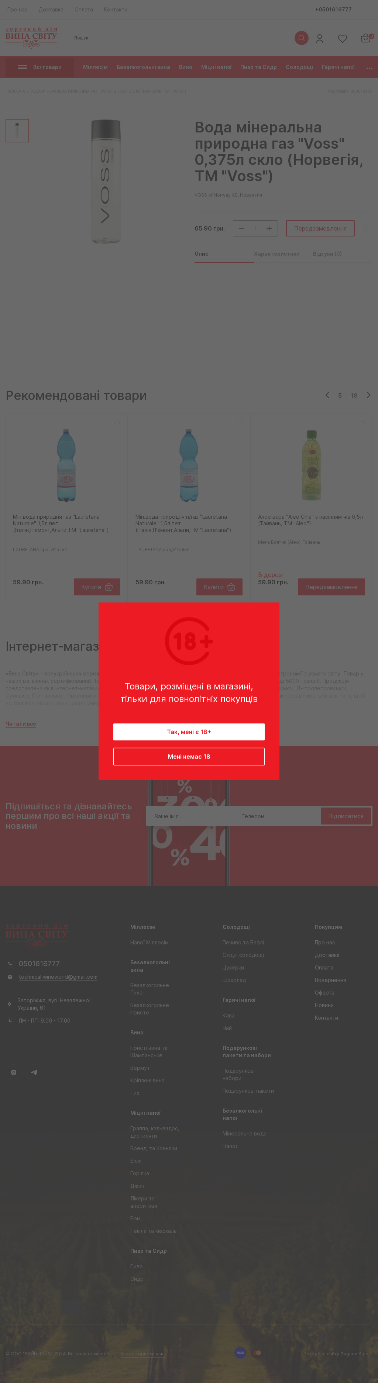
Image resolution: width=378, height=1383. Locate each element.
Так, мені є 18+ (189, 732)
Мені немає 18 (189, 757)
